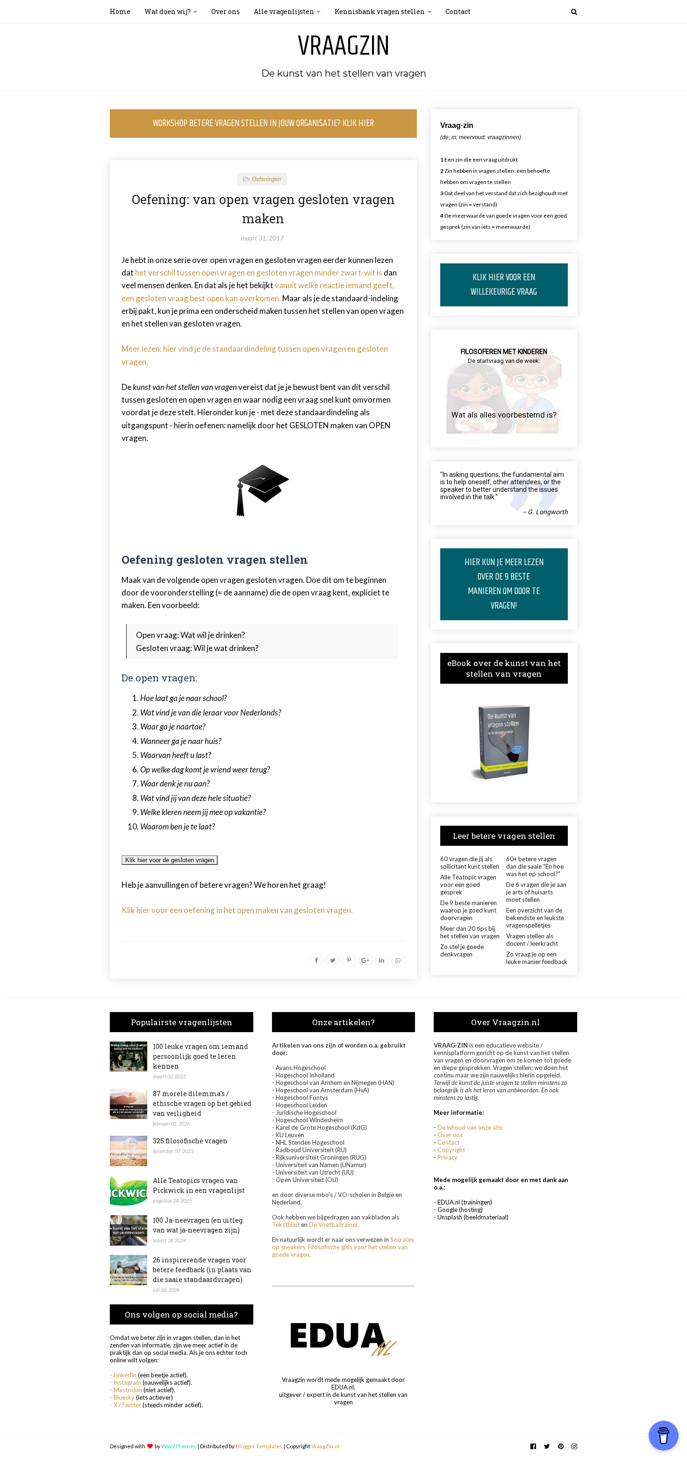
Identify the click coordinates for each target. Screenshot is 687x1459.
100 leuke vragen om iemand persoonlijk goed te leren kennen (200, 1056)
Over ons (450, 1135)
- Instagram (125, 1382)
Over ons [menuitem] (225, 11)
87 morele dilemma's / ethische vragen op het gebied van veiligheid (202, 1103)
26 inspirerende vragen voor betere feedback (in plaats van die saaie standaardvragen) (202, 1269)
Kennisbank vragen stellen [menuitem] (380, 11)
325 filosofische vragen (190, 1140)
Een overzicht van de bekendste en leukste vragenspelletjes (535, 918)
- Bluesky (122, 1397)
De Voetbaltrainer (333, 1224)
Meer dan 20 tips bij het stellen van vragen (470, 932)
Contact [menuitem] (458, 11)
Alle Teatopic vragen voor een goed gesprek (468, 884)
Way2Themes (178, 1446)
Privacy (447, 1157)
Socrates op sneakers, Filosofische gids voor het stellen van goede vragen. (343, 1247)
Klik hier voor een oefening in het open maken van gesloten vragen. (237, 910)
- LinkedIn (123, 1375)
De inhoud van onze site (469, 1127)
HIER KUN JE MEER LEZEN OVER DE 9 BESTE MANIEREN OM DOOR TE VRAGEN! (504, 584)
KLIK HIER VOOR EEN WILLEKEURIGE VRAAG (504, 284)
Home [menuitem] (120, 11)
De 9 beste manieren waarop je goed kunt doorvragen (468, 910)
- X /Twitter (125, 1405)
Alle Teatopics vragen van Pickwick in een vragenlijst (199, 1185)
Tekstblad (286, 1224)
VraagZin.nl (325, 1446)
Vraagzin (344, 46)
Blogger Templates (259, 1446)
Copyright (451, 1150)
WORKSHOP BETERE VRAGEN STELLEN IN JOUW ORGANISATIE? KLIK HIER (263, 123)
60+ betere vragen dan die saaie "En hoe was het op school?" (535, 866)
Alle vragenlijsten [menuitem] (284, 11)
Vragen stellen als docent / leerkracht (532, 939)
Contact (448, 1142)
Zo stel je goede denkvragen (462, 950)
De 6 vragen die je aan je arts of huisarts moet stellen (536, 892)
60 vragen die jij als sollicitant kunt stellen (469, 862)
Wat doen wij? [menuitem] (167, 11)
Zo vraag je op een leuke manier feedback (536, 957)
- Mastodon (126, 1390)
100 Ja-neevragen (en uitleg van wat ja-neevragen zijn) (198, 1225)
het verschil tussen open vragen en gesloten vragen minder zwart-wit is (258, 272)
